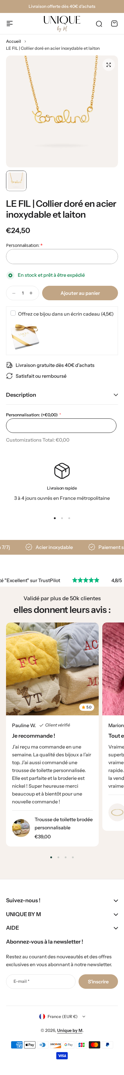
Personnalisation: (32, 415)
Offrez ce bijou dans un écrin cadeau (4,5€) (66, 314)
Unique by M (69, 1030)
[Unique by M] (62, 24)
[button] (54, 518)
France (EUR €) (63, 1016)
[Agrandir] (62, 111)
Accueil (13, 41)
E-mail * (21, 981)
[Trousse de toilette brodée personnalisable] (21, 828)
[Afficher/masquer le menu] (9, 23)
